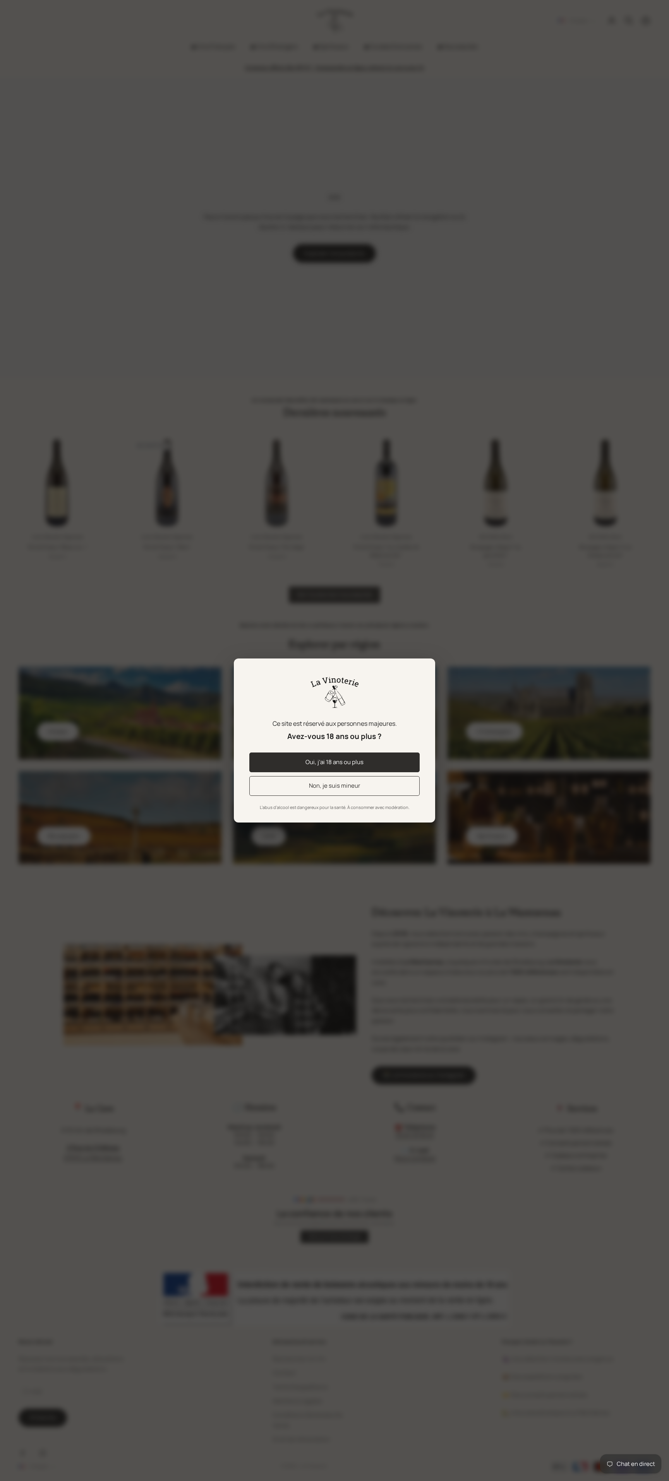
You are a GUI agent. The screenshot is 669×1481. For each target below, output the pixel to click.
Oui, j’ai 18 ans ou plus (334, 762)
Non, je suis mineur (334, 786)
